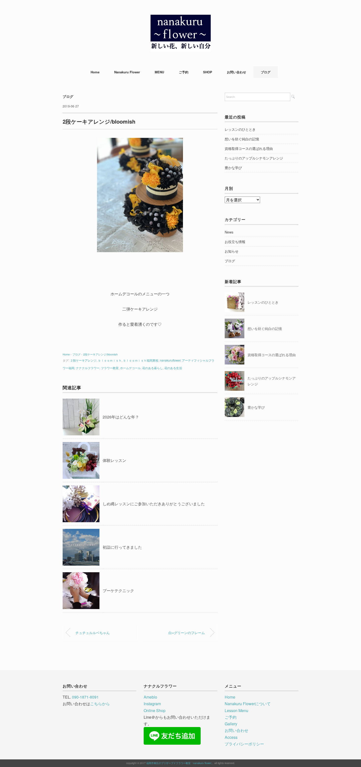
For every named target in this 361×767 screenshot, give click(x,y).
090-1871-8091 (85, 697)
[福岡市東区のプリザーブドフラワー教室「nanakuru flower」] (181, 18)
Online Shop (155, 710)
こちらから (100, 703)
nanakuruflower (170, 360)
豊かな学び (233, 167)
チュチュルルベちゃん (92, 632)
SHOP (207, 72)
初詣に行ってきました (122, 547)
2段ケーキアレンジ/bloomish (100, 354)
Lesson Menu (236, 710)
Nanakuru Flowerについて (248, 703)
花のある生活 (173, 368)
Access (231, 737)
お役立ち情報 (235, 241)
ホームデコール (130, 368)
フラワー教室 (110, 368)
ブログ (265, 72)
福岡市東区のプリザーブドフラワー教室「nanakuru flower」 (180, 763)
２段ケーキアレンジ (83, 360)
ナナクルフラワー (87, 368)
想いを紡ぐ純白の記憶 (242, 138)
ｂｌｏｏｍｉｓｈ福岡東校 (140, 360)
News (229, 232)
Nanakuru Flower (127, 72)
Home (95, 72)
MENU (159, 72)
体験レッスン (114, 460)
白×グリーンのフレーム (186, 632)
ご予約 (183, 72)
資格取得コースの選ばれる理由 (249, 148)
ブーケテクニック (118, 590)
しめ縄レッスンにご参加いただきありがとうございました (154, 504)
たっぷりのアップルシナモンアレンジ (254, 158)
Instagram (152, 703)
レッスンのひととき (240, 129)
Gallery (231, 724)
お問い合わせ (236, 72)
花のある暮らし (152, 368)
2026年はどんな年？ (121, 417)
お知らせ (231, 251)
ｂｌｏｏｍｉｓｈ (110, 360)
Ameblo (150, 697)
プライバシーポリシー (244, 744)
